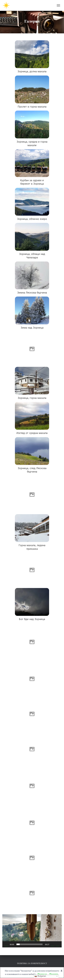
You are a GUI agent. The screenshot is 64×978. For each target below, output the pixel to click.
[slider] (29, 944)
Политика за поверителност (32, 963)
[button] (32, 931)
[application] (32, 930)
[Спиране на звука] (52, 944)
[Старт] (6, 944)
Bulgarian (41, 976)
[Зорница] (7, 5)
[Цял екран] (57, 944)
